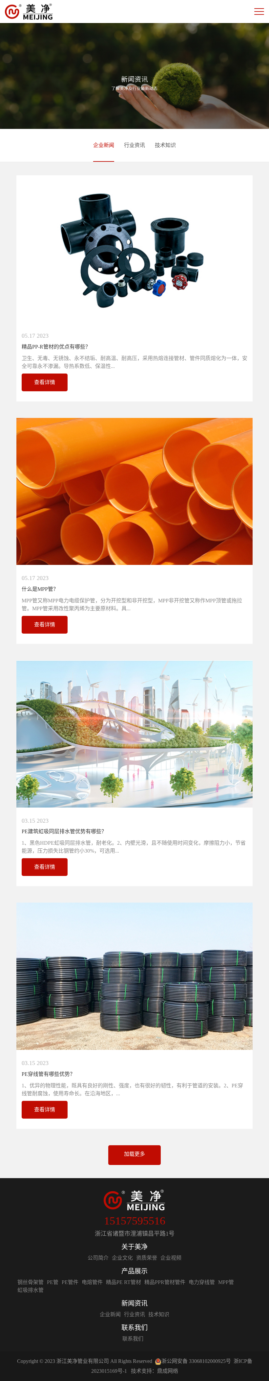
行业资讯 (134, 145)
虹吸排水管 (30, 1290)
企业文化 (122, 1258)
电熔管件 (92, 1282)
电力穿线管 (202, 1282)
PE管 (52, 1282)
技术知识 (165, 145)
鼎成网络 (167, 1371)
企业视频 (170, 1258)
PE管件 (70, 1282)
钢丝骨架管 (30, 1282)
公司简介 (98, 1258)
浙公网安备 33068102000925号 (196, 1361)
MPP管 (226, 1282)
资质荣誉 (146, 1258)
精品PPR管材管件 (164, 1282)
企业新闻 (103, 145)
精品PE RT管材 (123, 1282)
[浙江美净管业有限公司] (29, 12)
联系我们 (132, 1339)
